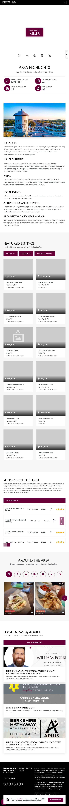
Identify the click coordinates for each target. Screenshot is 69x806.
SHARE (30, 583)
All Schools (11, 500)
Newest (9, 254)
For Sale (24, 254)
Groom (51, 574)
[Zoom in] (66, 52)
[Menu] (65, 2)
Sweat (43, 574)
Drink (17, 574)
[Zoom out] (66, 54)
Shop (26, 574)
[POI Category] (19, 55)
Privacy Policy (48, 794)
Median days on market (18, 87)
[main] (34, 381)
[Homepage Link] (9, 3)
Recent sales (49, 79)
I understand (55, 800)
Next (64, 598)
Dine (9, 574)
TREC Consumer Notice (40, 793)
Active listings (47, 87)
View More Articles (34, 642)
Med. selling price (19, 79)
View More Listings (44, 254)
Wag (60, 574)
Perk (34, 574)
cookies (20, 799)
